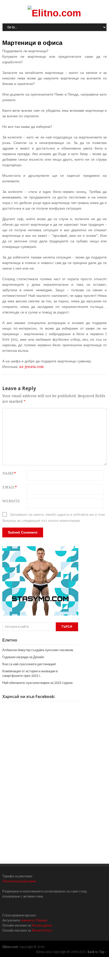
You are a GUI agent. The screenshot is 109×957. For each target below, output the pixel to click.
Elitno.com (10, 947)
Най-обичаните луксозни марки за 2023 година (37, 683)
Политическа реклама (19, 881)
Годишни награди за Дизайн (23, 657)
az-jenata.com (31, 367)
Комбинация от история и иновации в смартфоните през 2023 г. (30, 673)
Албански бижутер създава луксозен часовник (37, 650)
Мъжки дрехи (42, 925)
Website (11, 501)
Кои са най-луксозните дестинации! (29, 664)
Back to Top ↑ (97, 952)
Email (9, 487)
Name (9, 473)
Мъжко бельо (42, 930)
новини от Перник (34, 920)
